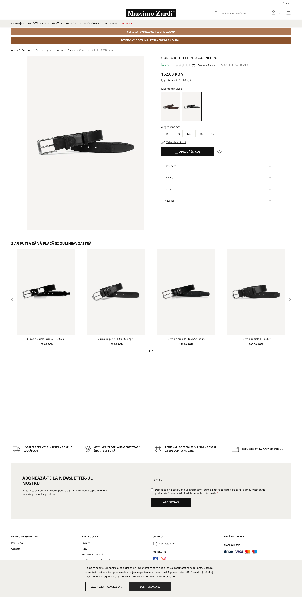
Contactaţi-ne (167, 543)
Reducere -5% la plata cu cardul (262, 448)
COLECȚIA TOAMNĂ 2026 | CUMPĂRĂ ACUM (151, 31)
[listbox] (218, 134)
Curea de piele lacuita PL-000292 (46, 339)
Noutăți (16, 23)
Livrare (86, 542)
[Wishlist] (281, 12)
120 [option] (189, 133)
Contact (287, 3)
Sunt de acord (150, 586)
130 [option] (211, 133)
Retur (85, 548)
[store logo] (151, 13)
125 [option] (200, 133)
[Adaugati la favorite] (219, 151)
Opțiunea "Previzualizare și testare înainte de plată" (117, 449)
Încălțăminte (37, 23)
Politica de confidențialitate (98, 560)
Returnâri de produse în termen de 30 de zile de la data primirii (190, 449)
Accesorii (90, 23)
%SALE (126, 23)
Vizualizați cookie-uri (106, 586)
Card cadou (111, 23)
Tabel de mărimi (176, 142)
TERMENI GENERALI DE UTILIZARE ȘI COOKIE (147, 576)
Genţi (56, 23)
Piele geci (72, 23)
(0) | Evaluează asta (203, 65)
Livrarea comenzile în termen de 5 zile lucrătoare (47, 449)
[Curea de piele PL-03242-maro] (171, 106)
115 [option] (166, 133)
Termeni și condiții (92, 554)
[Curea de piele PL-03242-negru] (192, 106)
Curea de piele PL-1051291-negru (186, 339)
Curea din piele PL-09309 (256, 339)
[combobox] (240, 12)
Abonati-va (171, 502)
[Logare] (273, 12)
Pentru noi (17, 542)
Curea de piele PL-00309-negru (116, 339)
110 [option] (177, 133)
